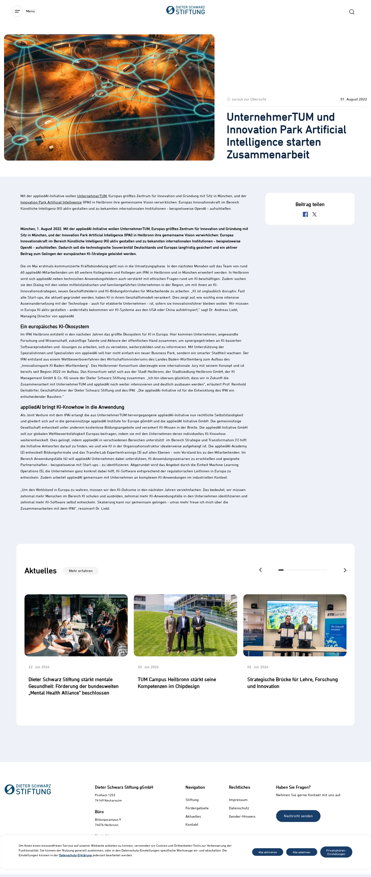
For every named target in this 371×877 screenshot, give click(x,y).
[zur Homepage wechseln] (185, 38)
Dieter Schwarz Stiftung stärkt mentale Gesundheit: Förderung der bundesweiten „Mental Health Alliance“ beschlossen (74, 685)
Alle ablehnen (301, 852)
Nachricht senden (298, 816)
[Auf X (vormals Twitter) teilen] (314, 214)
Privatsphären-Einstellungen (336, 852)
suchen (352, 12)
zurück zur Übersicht (249, 99)
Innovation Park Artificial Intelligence (51, 202)
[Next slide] (345, 570)
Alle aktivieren (267, 852)
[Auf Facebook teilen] (305, 214)
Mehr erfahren (81, 571)
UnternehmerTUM (92, 196)
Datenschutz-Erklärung (75, 855)
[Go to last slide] (261, 570)
